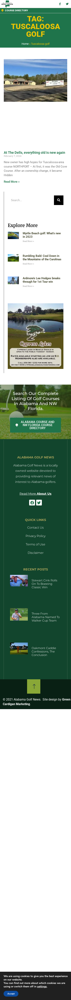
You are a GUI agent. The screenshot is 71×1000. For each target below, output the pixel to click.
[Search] (58, 200)
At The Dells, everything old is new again (34, 153)
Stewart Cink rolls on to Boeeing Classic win (44, 584)
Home (25, 43)
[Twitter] (39, 502)
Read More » (12, 181)
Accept (11, 993)
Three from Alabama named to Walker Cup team (46, 617)
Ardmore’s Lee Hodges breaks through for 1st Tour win (41, 280)
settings (42, 986)
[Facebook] (32, 502)
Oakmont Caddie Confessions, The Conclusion (44, 651)
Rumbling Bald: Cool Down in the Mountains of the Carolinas (42, 257)
